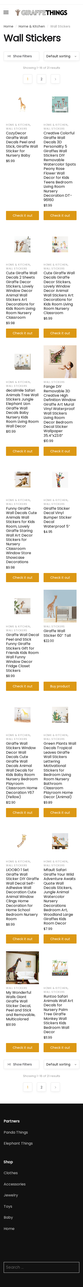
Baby (8, 1217)
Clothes (11, 1173)
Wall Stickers (16, 128)
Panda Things (16, 1132)
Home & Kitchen (32, 26)
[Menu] (6, 12)
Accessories (15, 1184)
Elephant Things (18, 1143)
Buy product (60, 686)
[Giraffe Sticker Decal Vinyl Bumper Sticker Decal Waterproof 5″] (60, 479)
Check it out (23, 215)
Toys (8, 1206)
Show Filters (22, 56)
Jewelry (11, 1195)
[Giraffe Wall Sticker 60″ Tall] (60, 606)
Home (8, 26)
